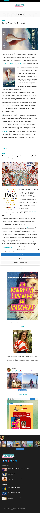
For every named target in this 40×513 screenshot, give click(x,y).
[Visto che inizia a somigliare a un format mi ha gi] (16, 444)
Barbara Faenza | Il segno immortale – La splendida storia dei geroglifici (19, 157)
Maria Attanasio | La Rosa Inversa (14, 487)
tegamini (4, 25)
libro (31, 227)
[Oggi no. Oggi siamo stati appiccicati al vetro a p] (30, 381)
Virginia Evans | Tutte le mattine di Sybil (15, 497)
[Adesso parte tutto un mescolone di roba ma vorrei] (23, 444)
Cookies (19, 509)
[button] (38, 249)
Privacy (16, 509)
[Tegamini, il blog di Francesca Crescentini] (20, 5)
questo (28, 227)
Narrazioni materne (11, 473)
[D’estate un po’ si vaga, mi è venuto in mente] (37, 444)
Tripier (3, 114)
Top (35, 510)
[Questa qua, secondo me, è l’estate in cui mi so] (30, 444)
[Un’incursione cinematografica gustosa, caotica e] (14, 381)
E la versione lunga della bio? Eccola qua (22, 364)
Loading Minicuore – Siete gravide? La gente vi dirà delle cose (18, 477)
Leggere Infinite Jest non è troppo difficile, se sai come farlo (18, 468)
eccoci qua (19, 322)
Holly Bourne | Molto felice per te (14, 492)
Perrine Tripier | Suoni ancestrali (13, 23)
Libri (3, 20)
